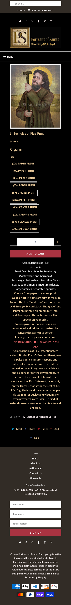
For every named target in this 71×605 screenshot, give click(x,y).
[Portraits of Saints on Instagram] (45, 21)
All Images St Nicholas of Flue (39, 417)
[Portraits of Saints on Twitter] (20, 21)
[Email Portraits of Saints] (51, 21)
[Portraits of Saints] (35, 38)
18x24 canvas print (24, 215)
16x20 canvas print (24, 207)
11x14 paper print (23, 171)
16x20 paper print (23, 178)
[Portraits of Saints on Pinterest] (32, 21)
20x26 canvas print (25, 222)
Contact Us (35, 473)
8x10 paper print (23, 164)
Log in (21, 10)
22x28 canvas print (24, 229)
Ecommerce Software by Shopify (42, 576)
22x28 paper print (24, 200)
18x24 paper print (23, 185)
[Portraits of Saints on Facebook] (26, 21)
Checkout (48, 10)
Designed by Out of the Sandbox (29, 574)
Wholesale (35, 478)
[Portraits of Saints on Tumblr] (38, 21)
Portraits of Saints (27, 554)
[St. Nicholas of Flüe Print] (35, 96)
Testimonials (35, 468)
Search (35, 459)
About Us (35, 463)
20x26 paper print (24, 193)
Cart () (35, 10)
